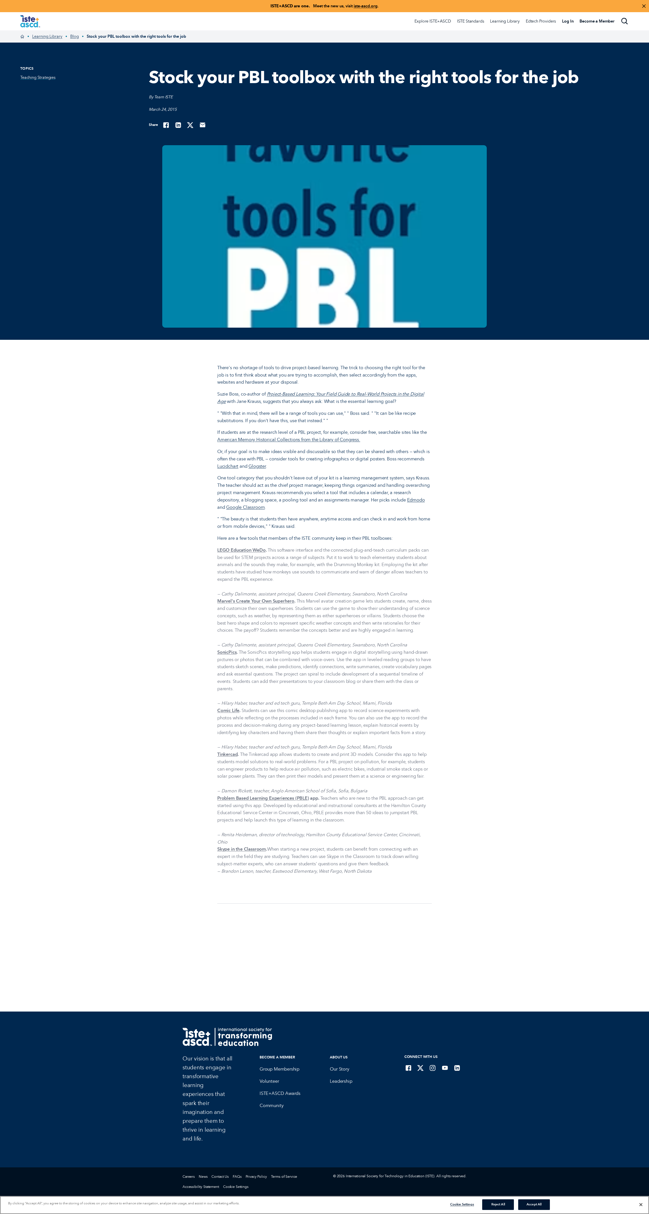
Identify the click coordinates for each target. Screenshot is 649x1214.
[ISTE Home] (30, 21)
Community (271, 1105)
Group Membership (279, 1069)
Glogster (257, 466)
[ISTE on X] (421, 1068)
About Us (339, 1057)
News (203, 1176)
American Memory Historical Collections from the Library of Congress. (288, 439)
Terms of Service (284, 1176)
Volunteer (269, 1081)
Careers (189, 1176)
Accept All (534, 1204)
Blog (74, 36)
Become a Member (277, 1057)
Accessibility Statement (201, 1187)
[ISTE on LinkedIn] (457, 1068)
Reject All (498, 1204)
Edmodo (416, 500)
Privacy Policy (256, 1176)
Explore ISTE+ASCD (432, 21)
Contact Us (220, 1176)
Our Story (339, 1069)
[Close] (640, 1204)
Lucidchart (227, 466)
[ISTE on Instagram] (433, 1068)
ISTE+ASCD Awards (280, 1093)
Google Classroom (245, 507)
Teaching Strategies (38, 77)
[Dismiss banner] (644, 6)
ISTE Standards (470, 21)
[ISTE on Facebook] (408, 1068)
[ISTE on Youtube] (445, 1068)
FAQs (237, 1176)
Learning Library (504, 21)
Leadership (341, 1081)
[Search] (625, 21)
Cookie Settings (235, 1187)
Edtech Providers (541, 21)
